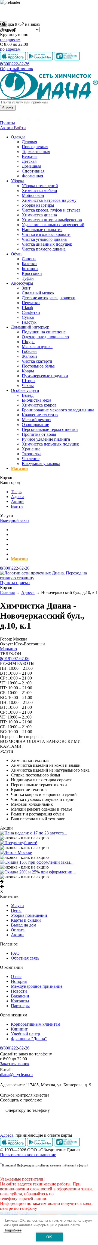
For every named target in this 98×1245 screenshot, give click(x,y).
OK (49, 1237)
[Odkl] (15, 1130)
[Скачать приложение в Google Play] (40, 1145)
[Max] (43, 1130)
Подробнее (13, 1230)
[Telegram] (34, 1130)
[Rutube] (24, 1130)
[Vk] (5, 1130)
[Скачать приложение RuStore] (67, 1145)
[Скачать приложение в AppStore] (13, 1145)
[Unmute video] (49, 13)
